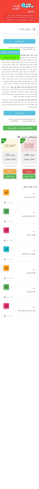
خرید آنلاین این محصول (9, 52)
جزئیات (29, 171)
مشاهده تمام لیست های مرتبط (20, 128)
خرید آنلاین (20, 41)
